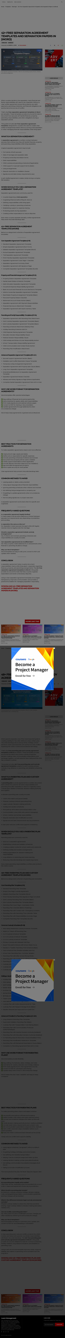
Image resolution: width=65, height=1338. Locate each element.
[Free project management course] (32, 689)
